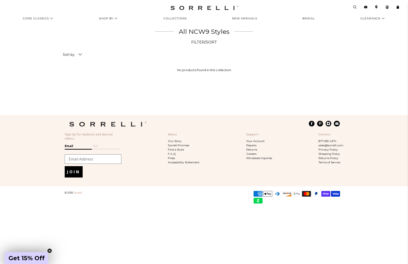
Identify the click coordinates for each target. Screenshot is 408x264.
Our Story (175, 141)
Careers (251, 154)
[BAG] (398, 7)
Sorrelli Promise (178, 145)
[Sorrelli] (204, 8)
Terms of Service (329, 162)
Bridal (308, 18)
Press (171, 158)
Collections (175, 18)
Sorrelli (78, 192)
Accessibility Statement (184, 162)
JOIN (73, 171)
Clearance (370, 18)
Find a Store (176, 149)
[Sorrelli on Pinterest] (320, 123)
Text (95, 146)
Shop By (106, 18)
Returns (251, 149)
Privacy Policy (328, 149)
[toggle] (80, 54)
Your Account (255, 141)
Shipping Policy (329, 154)
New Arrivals (244, 18)
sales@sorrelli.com (331, 145)
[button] (26, 258)
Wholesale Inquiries (259, 158)
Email (69, 146)
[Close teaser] (49, 250)
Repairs (251, 145)
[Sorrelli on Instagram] (329, 123)
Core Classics (36, 18)
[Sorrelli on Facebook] (312, 123)
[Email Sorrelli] (337, 123)
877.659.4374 (327, 141)
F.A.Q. (172, 154)
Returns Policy (328, 158)
